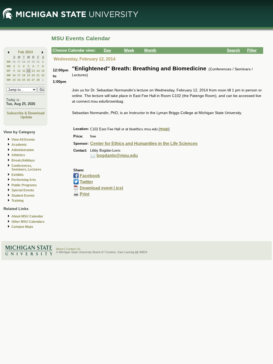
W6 (9, 66)
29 (28, 61)
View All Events (23, 139)
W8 (9, 75)
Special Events (22, 190)
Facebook (90, 175)
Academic (19, 145)
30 (33, 61)
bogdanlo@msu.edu (117, 155)
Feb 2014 (25, 52)
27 (19, 61)
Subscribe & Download (26, 113)
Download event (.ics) (101, 188)
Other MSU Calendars (28, 222)
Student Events (23, 195)
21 (38, 75)
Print (84, 194)
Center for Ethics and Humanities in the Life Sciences (144, 143)
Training (17, 201)
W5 (9, 61)
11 (23, 70)
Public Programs (24, 185)
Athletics (18, 155)
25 (23, 79)
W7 (9, 70)
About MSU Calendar (27, 216)
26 (14, 61)
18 (23, 75)
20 (33, 75)
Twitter (86, 182)
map (164, 129)
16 (14, 75)
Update (26, 117)
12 (28, 70)
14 (38, 70)
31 (38, 61)
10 (19, 70)
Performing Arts (23, 180)
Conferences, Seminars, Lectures (26, 168)
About (59, 248)
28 (23, 61)
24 (19, 79)
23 (14, 79)
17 (19, 75)
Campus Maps (22, 227)
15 (43, 70)
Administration (22, 150)
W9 (9, 79)
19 (28, 75)
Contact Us (73, 248)
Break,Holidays (23, 160)
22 (43, 75)
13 (33, 70)
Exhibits (17, 175)
